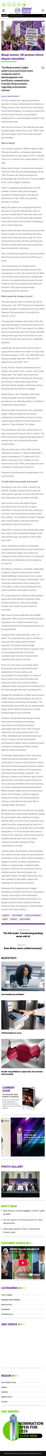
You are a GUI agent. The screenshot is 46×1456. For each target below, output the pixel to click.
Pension (14, 919)
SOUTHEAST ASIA (8, 1382)
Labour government (33, 915)
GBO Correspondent (11, 96)
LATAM (4, 1402)
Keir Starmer (17, 915)
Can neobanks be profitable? (12, 994)
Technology (7, 1314)
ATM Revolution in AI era (11, 1033)
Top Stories (6, 1295)
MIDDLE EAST (6, 1397)
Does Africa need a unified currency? (23, 948)
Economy (5, 1309)
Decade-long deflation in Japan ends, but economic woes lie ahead (22, 1072)
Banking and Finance (10, 1300)
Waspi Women (25, 919)
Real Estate (6, 1305)
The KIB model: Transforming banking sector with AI (23, 935)
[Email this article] (43, 67)
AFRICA (4, 1387)
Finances (6, 915)
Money (5, 919)
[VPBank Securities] (20, 1156)
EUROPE (4, 1392)
